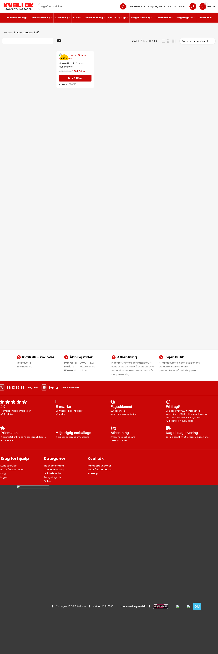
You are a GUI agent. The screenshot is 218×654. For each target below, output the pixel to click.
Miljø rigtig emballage (73, 433)
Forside (8, 32)
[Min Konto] (193, 6)
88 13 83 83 (16, 387)
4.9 (2, 407)
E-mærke (63, 407)
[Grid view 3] (168, 41)
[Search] (123, 6)
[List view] (163, 41)
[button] (75, 78)
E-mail (54, 387)
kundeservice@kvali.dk (133, 606)
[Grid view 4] (174, 41)
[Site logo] (18, 6)
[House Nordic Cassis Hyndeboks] (75, 56)
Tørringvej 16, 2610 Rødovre (71, 606)
